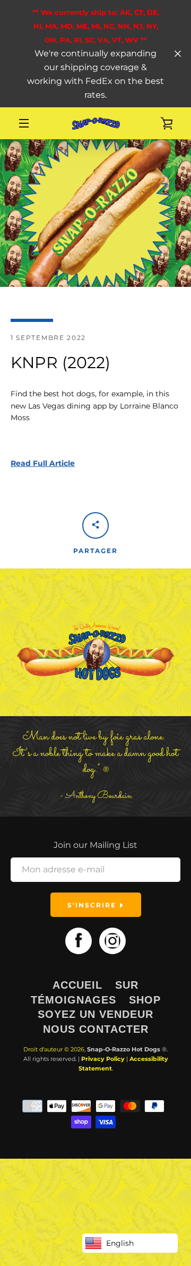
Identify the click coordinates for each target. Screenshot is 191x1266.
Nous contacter (96, 1029)
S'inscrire (93, 905)
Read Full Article (43, 463)
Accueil (77, 985)
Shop (145, 1000)
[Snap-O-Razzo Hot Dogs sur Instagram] (112, 940)
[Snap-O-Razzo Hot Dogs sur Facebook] (78, 940)
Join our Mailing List (95, 845)
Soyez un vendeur (95, 1014)
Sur (126, 985)
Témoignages (73, 1000)
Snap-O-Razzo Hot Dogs (123, 1049)
